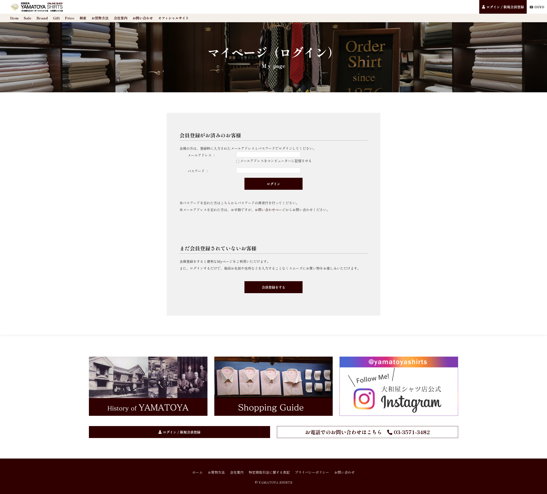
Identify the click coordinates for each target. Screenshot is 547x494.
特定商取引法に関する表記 (269, 472)
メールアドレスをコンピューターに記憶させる (276, 160)
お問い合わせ (142, 18)
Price (69, 18)
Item (14, 18)
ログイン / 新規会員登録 (505, 6)
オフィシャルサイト (173, 18)
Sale (27, 18)
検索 (82, 18)
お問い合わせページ (270, 209)
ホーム (197, 472)
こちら (226, 202)
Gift (56, 18)
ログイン (273, 183)
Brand (42, 18)
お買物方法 (100, 18)
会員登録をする (273, 287)
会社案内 (120, 18)
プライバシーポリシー (312, 472)
